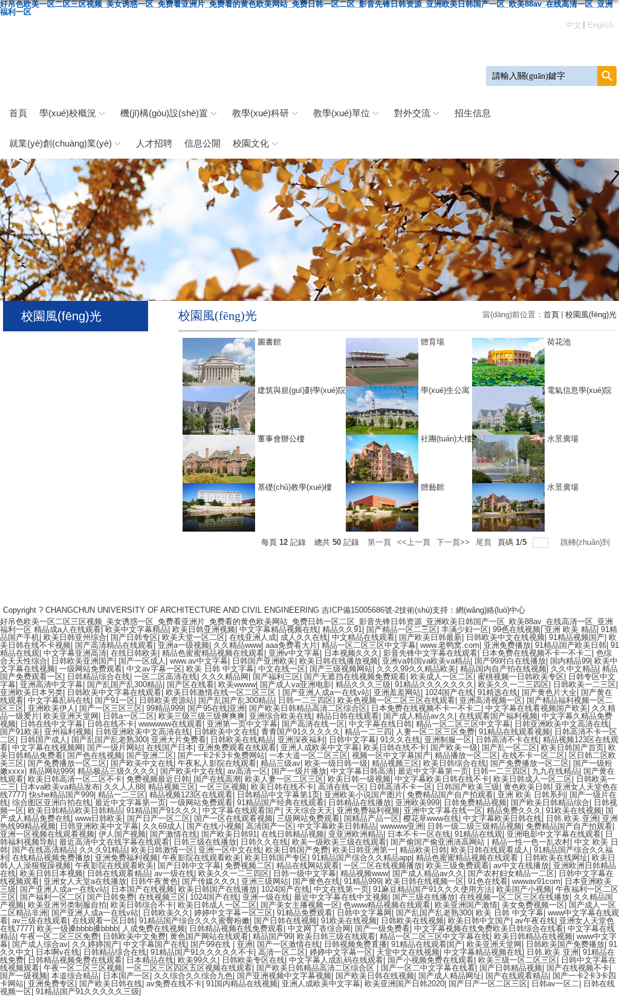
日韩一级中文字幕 (304, 873)
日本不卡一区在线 (418, 834)
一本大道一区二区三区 (308, 755)
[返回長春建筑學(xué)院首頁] (96, 63)
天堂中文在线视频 (408, 952)
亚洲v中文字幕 (294, 653)
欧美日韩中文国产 (479, 920)
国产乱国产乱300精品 (125, 684)
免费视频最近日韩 (157, 778)
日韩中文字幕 (352, 739)
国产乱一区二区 (509, 747)
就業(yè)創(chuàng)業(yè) (60, 143)
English (601, 25)
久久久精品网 (224, 676)
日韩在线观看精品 (118, 873)
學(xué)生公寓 (445, 390)
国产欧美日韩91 (229, 834)
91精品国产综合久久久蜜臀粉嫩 (194, 920)
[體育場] (382, 341)
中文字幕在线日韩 (380, 723)
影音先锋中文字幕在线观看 (430, 653)
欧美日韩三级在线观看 (336, 936)
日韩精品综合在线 (98, 676)
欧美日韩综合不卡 (142, 904)
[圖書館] (219, 341)
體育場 (432, 341)
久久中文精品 (574, 668)
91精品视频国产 (576, 637)
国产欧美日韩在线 (110, 983)
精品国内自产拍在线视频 (503, 668)
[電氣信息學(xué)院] (508, 390)
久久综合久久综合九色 (193, 975)
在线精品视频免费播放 (51, 857)
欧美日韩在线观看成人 (490, 849)
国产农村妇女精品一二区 (511, 873)
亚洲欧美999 (417, 802)
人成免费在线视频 (153, 928)
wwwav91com (536, 881)
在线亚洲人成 (252, 637)
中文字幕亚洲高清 (75, 653)
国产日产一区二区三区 (488, 983)
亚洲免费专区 (51, 983)
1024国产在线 (449, 692)
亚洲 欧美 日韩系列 (531, 794)
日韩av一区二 (555, 983)
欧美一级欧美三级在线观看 (339, 841)
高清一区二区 (281, 952)
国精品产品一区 (371, 818)
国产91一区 (115, 700)
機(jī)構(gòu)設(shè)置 (164, 113)
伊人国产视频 (122, 834)
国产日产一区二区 (158, 818)
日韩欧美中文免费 (134, 936)
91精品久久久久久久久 (434, 684)
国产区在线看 (190, 684)
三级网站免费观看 (308, 818)
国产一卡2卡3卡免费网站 (221, 755)
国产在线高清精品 (43, 849)
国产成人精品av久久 (419, 716)
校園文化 (251, 143)
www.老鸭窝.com (449, 645)
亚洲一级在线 (266, 897)
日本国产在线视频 (142, 889)
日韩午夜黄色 (154, 881)
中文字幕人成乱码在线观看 (336, 960)
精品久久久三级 (363, 684)
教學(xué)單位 (341, 113)
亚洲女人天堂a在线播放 (85, 881)
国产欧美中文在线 (142, 763)
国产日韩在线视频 (285, 920)
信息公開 (202, 143)
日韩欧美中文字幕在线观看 (114, 692)
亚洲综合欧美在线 (280, 716)
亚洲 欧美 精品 (571, 629)
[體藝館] (382, 487)
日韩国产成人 (43, 739)
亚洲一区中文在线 (229, 849)
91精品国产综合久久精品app (362, 857)
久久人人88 (124, 786)
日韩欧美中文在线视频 (505, 637)
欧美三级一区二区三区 (517, 960)
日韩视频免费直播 (355, 944)
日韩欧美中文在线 (225, 731)
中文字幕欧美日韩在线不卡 (442, 778)
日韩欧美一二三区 (584, 684)
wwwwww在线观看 (170, 723)
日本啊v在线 (57, 952)
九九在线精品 (555, 771)
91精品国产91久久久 (162, 810)
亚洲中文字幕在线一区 (443, 810)
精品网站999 (51, 771)
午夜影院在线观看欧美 (201, 857)
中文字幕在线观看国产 (242, 810)
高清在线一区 (341, 786)
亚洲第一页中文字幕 (242, 723)
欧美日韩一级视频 (359, 778)
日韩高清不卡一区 (400, 786)
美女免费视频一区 (533, 904)
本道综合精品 (75, 975)
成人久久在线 (304, 637)
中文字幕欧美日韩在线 (502, 818)
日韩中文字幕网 (364, 912)
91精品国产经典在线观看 (280, 802)
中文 (574, 25)
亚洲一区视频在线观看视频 (47, 834)
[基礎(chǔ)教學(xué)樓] (219, 487)
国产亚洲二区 (149, 755)
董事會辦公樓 (281, 438)
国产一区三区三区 (110, 708)
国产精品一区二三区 (401, 629)
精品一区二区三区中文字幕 (369, 645)
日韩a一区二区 (128, 716)
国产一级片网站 (114, 747)
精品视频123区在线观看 (191, 794)
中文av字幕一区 (154, 668)
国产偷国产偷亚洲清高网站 (439, 841)
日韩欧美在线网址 (556, 857)
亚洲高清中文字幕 (51, 684)
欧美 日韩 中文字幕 (220, 668)
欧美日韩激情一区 (162, 849)
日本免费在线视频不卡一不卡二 (537, 653)
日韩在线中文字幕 (51, 723)
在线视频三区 (162, 897)
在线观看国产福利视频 (498, 716)
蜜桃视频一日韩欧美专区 (521, 676)
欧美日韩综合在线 (454, 763)
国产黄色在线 (316, 881)
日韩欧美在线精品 (241, 739)
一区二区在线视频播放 (382, 865)
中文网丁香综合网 (319, 928)
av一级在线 (174, 873)
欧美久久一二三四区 (513, 684)
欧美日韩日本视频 (51, 873)
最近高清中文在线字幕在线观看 (114, 841)
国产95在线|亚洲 (216, 708)
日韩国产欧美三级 (467, 786)
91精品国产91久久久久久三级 (87, 991)
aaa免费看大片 (291, 645)
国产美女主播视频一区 (300, 904)
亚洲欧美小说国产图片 (363, 794)
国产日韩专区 (134, 637)
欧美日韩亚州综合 (75, 637)
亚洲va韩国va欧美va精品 (426, 660)
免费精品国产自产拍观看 (450, 794)
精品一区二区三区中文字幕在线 (435, 936)
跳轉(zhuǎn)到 (586, 542)
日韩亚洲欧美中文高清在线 (561, 723)
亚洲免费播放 (507, 645)
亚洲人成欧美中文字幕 (319, 747)
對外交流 (412, 113)
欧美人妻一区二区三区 (284, 778)
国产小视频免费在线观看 (430, 960)
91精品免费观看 (304, 912)
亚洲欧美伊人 (51, 708)
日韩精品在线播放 (359, 802)
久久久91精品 (103, 849)
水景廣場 (562, 438)
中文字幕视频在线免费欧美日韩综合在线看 (488, 928)
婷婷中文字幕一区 (341, 952)
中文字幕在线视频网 (47, 747)
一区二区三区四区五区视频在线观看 (189, 967)
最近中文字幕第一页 (433, 771)
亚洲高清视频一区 (490, 700)
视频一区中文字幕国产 (391, 755)
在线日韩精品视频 (292, 834)
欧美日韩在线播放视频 (338, 660)
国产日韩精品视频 (510, 967)
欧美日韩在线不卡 (394, 747)
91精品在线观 (478, 834)
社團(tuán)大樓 (446, 438)
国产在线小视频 (214, 826)
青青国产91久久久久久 (300, 731)
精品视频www (364, 873)
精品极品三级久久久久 (116, 771)
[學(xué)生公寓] (382, 390)
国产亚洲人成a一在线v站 (325, 692)
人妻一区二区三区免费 (435, 731)
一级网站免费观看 (90, 668)
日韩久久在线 (264, 841)
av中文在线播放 (521, 865)
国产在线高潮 (217, 778)
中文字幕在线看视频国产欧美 (536, 708)
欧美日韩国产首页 (572, 747)
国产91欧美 (20, 731)
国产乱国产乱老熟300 (109, 739)
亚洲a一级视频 (183, 645)
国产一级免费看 (382, 928)
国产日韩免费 (110, 897)
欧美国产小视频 (523, 889)
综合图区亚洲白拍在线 (51, 802)
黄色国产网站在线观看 (209, 936)
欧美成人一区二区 (441, 676)
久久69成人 (163, 826)
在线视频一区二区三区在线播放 (514, 897)
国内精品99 (570, 660)
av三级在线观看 (40, 920)
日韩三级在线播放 (204, 841)
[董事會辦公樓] (219, 438)
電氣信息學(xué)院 (579, 390)
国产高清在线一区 (313, 723)
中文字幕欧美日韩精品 (336, 826)
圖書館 (269, 341)
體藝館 (432, 487)
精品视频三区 (395, 763)
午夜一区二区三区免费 (59, 936)
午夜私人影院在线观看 (217, 763)
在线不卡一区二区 (533, 755)
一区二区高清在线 (165, 676)
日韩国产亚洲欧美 (263, 660)
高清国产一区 (269, 826)
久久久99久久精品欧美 (416, 668)
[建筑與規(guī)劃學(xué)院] (219, 390)
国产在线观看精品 (516, 975)
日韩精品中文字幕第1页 (278, 794)
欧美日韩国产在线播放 (217, 889)
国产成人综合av (40, 944)
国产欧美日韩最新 (430, 637)
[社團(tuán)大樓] (382, 438)
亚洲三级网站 (264, 881)
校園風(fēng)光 (591, 314)
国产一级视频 (23, 975)
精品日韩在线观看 (347, 716)
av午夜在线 (535, 920)
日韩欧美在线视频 (412, 920)
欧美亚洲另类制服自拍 (67, 904)
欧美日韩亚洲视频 (203, 629)
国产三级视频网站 (341, 668)
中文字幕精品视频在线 (278, 629)
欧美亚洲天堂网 (71, 716)
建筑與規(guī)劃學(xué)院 (302, 390)
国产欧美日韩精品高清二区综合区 (308, 708)
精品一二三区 (121, 794)
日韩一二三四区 (305, 700)
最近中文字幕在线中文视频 (341, 897)
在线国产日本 (169, 747)
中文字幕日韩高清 (362, 771)
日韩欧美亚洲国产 (82, 660)
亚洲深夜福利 (301, 739)
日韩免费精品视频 (475, 802)
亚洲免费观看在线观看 (237, 747)
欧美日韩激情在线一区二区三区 (222, 692)
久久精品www (237, 645)
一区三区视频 (223, 786)
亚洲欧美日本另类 (31, 692)
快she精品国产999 (61, 794)
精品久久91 (342, 629)
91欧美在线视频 (573, 810)
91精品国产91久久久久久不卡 (202, 952)
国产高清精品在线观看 (114, 645)
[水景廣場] (508, 438)
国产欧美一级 (454, 747)
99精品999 (164, 708)
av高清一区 (247, 771)
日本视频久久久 (351, 653)
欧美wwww (237, 684)
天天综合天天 (308, 810)
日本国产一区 (126, 975)
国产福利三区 (276, 676)
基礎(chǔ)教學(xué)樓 (295, 487)
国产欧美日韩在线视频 (374, 975)
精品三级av (280, 763)
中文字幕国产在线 (154, 944)
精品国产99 (273, 936)
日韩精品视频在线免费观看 (236, 928)
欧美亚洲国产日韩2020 (404, 983)
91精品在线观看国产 (426, 944)
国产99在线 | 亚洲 (221, 944)
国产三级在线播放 (423, 897)
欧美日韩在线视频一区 (424, 881)
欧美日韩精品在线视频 (533, 936)
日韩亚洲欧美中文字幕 (99, 826)
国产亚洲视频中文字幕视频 (284, 975)
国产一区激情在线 (288, 944)
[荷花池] (508, 341)
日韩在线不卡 (110, 723)
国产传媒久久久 (209, 881)
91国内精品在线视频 (241, 983)
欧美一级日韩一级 (336, 763)
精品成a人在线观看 (67, 629)
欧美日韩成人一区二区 (532, 778)
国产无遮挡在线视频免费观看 (355, 676)
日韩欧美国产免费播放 (565, 944)
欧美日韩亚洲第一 (363, 849)
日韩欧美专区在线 (253, 960)
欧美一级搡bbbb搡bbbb (77, 928)
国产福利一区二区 (51, 897)
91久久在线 (400, 739)
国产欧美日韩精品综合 (550, 802)
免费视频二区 (248, 865)
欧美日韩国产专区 (276, 857)
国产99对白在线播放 (510, 660)
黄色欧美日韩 (527, 786)
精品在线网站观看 (307, 865)
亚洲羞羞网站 (397, 692)
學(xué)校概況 (67, 113)
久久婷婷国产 (95, 944)
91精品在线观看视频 (514, 731)
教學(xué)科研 (260, 113)
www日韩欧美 (99, 818)
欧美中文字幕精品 (136, 629)
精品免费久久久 (514, 810)
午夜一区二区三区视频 (83, 967)
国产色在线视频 (94, 755)
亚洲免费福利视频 (368, 810)
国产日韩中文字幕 (189, 865)
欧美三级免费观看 (457, 865)
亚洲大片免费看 (178, 739)
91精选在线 (497, 692)
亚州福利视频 (67, 731)
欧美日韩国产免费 (296, 849)
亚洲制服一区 (448, 739)
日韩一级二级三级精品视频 (474, 826)
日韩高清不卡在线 (507, 739)
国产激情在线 (173, 834)
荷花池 (559, 341)
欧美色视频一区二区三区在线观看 (396, 700)
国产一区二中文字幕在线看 (428, 967)
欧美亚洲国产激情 (466, 904)
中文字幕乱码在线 (59, 700)
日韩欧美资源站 (166, 700)
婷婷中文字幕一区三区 (233, 912)
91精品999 (362, 881)
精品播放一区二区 (466, 755)
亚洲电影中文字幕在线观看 (554, 834)
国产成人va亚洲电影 (295, 684)
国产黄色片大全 (549, 692)
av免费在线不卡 (174, 983)
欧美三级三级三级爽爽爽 (201, 716)
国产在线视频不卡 (577, 967)
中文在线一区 (281, 668)
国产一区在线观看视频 (233, 818)
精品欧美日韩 (423, 849)
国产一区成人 (142, 660)
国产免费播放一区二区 (67, 763)
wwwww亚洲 (401, 826)
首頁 (551, 314)
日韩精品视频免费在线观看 (75, 960)
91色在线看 (488, 881)
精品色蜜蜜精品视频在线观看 (213, 653)
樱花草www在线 (431, 818)
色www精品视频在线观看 (386, 904)
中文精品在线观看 (363, 637)
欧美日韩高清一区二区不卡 (75, 778)
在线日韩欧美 (134, 653)
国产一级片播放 (298, 771)
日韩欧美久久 (166, 912)
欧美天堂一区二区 (193, 637)
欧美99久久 (198, 960)
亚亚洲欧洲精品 (355, 834)
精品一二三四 (368, 731)
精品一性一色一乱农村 (530, 841)
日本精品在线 (149, 960)
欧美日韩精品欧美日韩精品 (75, 810)
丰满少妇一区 (464, 629)
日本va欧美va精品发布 (60, 786)
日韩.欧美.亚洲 (572, 818)
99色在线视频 (516, 629)
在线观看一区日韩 (103, 920)
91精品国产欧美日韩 (570, 645)
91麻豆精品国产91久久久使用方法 (432, 889)
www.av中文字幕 (199, 660)
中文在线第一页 (341, 889)
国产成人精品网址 (449, 975)
